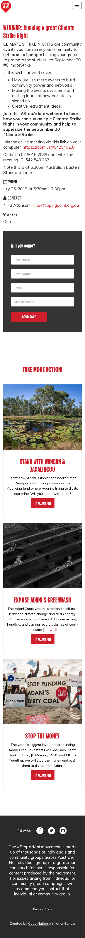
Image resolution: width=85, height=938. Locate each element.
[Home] (6, 7)
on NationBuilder (62, 923)
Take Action (42, 503)
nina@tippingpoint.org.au (55, 205)
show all (50, 629)
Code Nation (38, 923)
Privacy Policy (42, 909)
